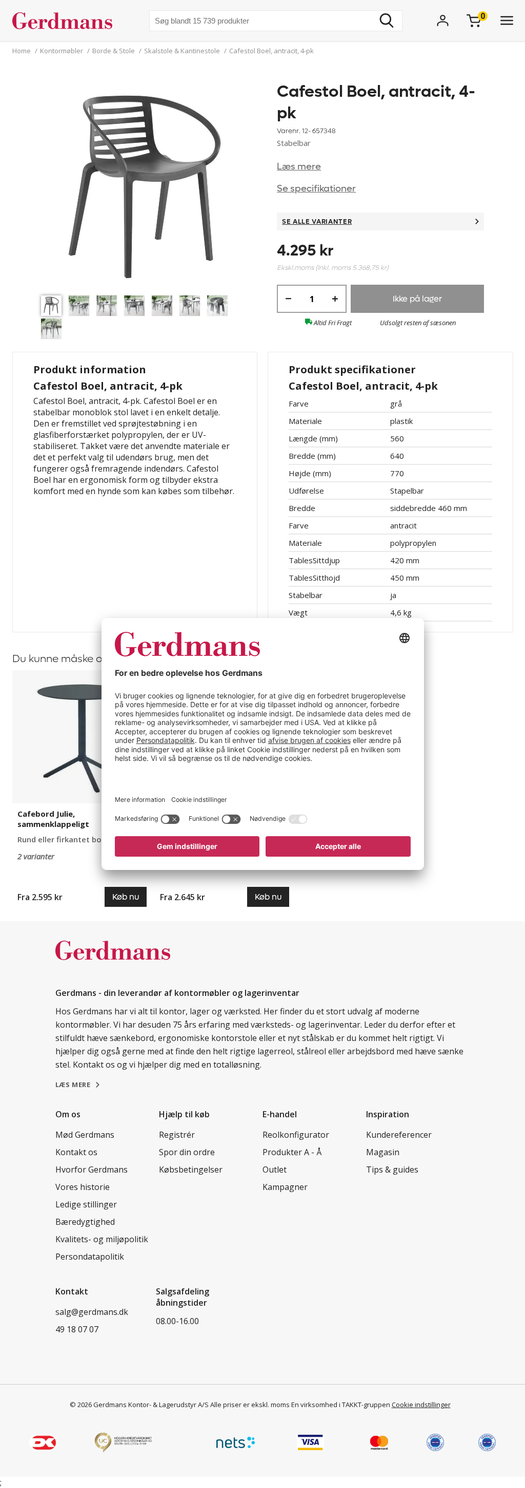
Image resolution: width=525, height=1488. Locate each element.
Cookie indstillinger (421, 1404)
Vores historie (82, 1187)
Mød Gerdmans (84, 1134)
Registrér (177, 1134)
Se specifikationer (316, 189)
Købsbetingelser (191, 1169)
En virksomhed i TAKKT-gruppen (340, 1404)
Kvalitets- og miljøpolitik (101, 1239)
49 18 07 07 (76, 1329)
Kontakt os (76, 1152)
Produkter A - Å (291, 1152)
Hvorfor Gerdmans (91, 1169)
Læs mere (299, 167)
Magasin (382, 1152)
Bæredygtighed (85, 1221)
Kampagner (285, 1187)
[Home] (66, 20)
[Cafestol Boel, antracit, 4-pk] (144, 185)
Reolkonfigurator (295, 1134)
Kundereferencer (399, 1134)
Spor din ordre (187, 1152)
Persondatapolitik (89, 1256)
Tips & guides (392, 1169)
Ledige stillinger (86, 1204)
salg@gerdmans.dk (91, 1311)
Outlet (274, 1169)
